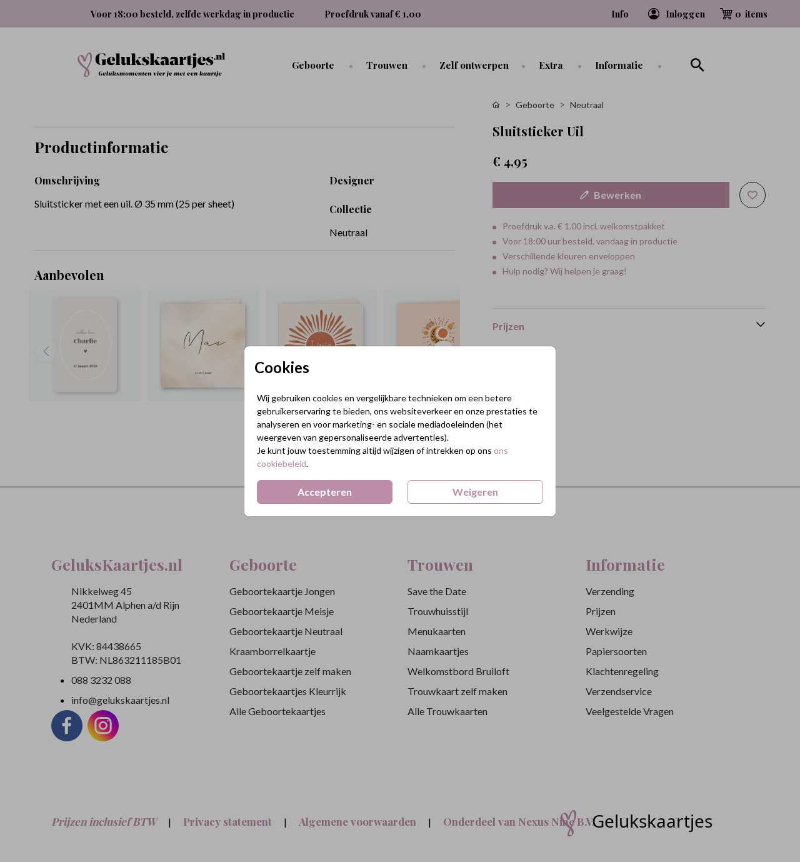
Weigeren (475, 492)
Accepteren (325, 492)
